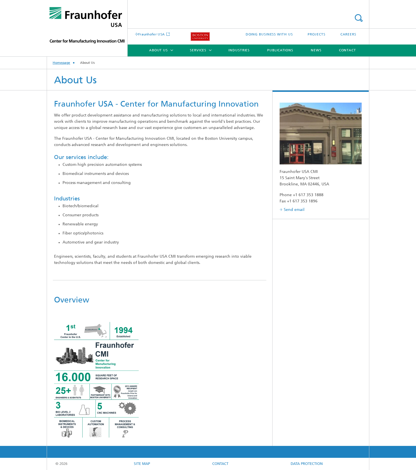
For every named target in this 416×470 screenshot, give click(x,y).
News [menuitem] (316, 50)
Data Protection (307, 464)
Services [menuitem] (198, 50)
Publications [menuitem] (280, 50)
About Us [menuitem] (158, 50)
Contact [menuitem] (347, 50)
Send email (294, 210)
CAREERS (348, 34)
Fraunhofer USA (151, 34)
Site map (142, 464)
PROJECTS (316, 34)
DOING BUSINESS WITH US (269, 34)
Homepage (61, 63)
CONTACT (220, 464)
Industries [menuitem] (239, 50)
